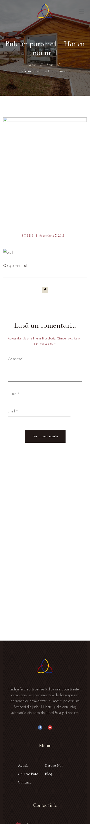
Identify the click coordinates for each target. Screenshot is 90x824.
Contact (24, 782)
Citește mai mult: (15, 265)
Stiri (28, 235)
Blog (48, 773)
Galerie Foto (28, 773)
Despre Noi (54, 765)
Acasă (23, 765)
